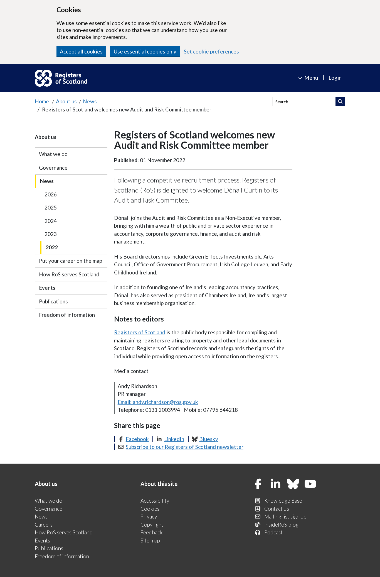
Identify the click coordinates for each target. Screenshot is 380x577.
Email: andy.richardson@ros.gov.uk (158, 402)
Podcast (273, 532)
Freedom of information (67, 314)
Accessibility (154, 500)
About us (66, 101)
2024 (51, 221)
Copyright (151, 524)
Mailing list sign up (285, 516)
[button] (340, 101)
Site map (150, 540)
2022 (52, 247)
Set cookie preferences (211, 51)
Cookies (149, 508)
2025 (51, 207)
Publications (53, 301)
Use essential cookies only (144, 51)
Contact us (276, 508)
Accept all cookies (81, 51)
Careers (44, 524)
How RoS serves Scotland (69, 274)
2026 (51, 194)
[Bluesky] (293, 484)
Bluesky (208, 439)
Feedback (151, 532)
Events (47, 287)
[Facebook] (258, 484)
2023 (51, 234)
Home (42, 101)
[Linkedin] (275, 484)
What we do (53, 154)
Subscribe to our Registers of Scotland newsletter (184, 447)
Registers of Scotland (139, 332)
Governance (53, 167)
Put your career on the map (70, 260)
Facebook (137, 439)
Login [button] (335, 77)
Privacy (148, 516)
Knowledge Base (283, 500)
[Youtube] (310, 484)
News (90, 101)
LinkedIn (174, 439)
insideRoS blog (281, 524)
